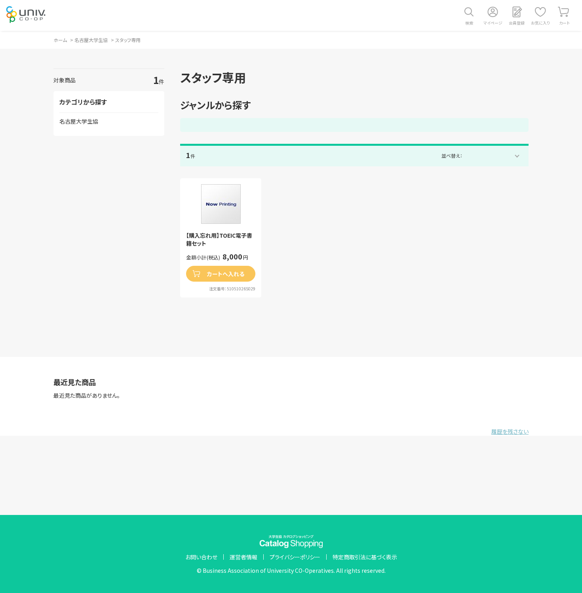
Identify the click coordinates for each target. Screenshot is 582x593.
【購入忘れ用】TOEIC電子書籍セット (219, 239)
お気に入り (540, 23)
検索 (469, 23)
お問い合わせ (201, 557)
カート (564, 23)
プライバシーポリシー (295, 557)
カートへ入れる (225, 274)
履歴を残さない (510, 431)
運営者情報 (243, 557)
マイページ (492, 23)
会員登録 (517, 23)
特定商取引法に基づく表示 (365, 557)
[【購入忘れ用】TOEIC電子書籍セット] (220, 204)
